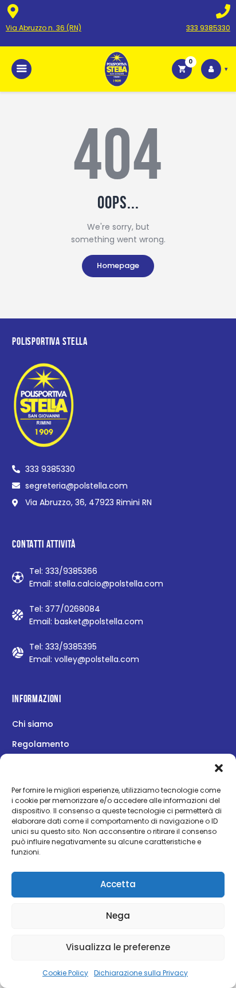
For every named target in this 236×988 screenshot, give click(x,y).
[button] (219, 768)
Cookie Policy (65, 973)
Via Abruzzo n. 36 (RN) (43, 28)
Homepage (118, 265)
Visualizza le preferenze (118, 947)
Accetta (118, 884)
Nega (118, 916)
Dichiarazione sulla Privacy (141, 973)
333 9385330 (208, 28)
